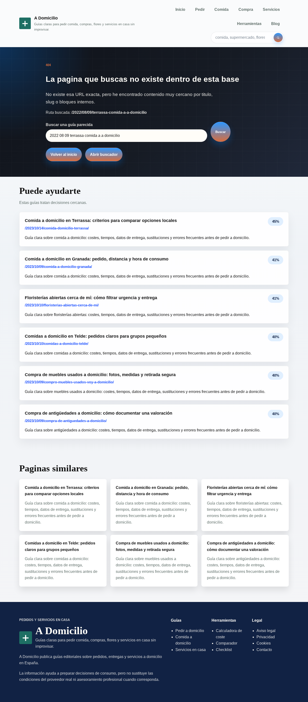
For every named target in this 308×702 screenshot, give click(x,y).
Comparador (226, 643)
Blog (275, 24)
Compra (245, 9)
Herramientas (249, 24)
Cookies (264, 643)
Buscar (220, 132)
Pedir (200, 9)
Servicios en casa (190, 650)
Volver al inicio (64, 154)
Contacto (264, 650)
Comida (221, 9)
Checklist (224, 650)
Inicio (180, 9)
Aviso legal (266, 631)
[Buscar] (278, 37)
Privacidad (266, 637)
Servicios (271, 9)
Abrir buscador (104, 154)
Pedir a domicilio (189, 631)
